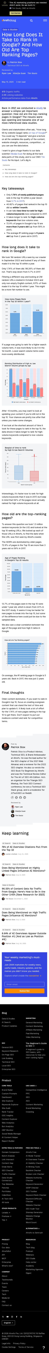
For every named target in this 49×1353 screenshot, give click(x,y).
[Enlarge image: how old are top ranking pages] (24, 653)
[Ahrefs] (6, 20)
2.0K (12, 95)
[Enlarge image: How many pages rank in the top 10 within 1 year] (24, 317)
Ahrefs (19, 98)
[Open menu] (45, 20)
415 (11, 91)
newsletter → (35, 975)
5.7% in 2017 (18, 201)
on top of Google (37, 133)
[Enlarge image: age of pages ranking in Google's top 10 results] (24, 576)
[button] (31, 20)
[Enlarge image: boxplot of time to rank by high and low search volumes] (24, 466)
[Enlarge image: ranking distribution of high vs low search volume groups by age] (24, 382)
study (39, 108)
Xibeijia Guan (16, 154)
